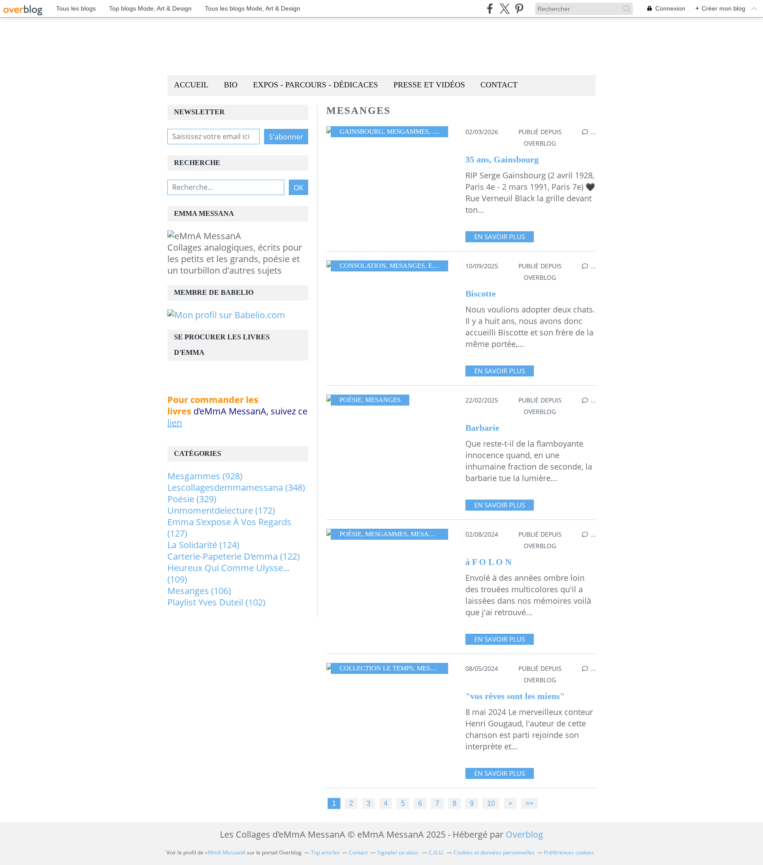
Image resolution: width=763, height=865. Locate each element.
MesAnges (407, 265)
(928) (204, 476)
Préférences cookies (569, 852)
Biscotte (480, 293)
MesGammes (408, 131)
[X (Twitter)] (504, 9)
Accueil (191, 84)
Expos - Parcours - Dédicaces (315, 84)
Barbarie (482, 427)
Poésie (351, 399)
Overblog (524, 834)
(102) (216, 602)
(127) (229, 527)
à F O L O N (488, 562)
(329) (191, 499)
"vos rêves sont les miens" (515, 696)
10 (491, 803)
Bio (231, 84)
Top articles (325, 852)
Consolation (363, 265)
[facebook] (489, 9)
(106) (199, 591)
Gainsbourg (361, 131)
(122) (233, 556)
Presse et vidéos (429, 84)
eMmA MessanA (225, 852)
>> (529, 803)
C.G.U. (436, 852)
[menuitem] (191, 85)
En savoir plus (499, 236)
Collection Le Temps (376, 668)
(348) (236, 487)
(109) (228, 573)
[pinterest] (519, 9)
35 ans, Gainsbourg (502, 159)
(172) (221, 510)
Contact (498, 84)
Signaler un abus (398, 852)
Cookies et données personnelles (494, 852)
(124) (203, 545)
